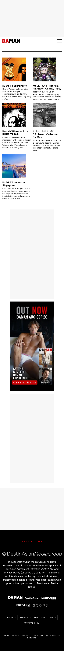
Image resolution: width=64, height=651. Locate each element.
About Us (11, 617)
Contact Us (25, 617)
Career (52, 617)
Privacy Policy (31, 623)
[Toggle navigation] (59, 41)
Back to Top (32, 542)
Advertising (40, 617)
